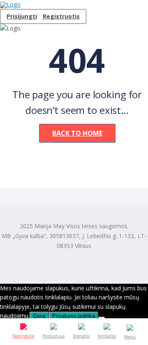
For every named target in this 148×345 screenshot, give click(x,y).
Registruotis (61, 16)
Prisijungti (22, 16)
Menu (130, 337)
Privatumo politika (73, 316)
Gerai (39, 316)
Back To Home (77, 133)
